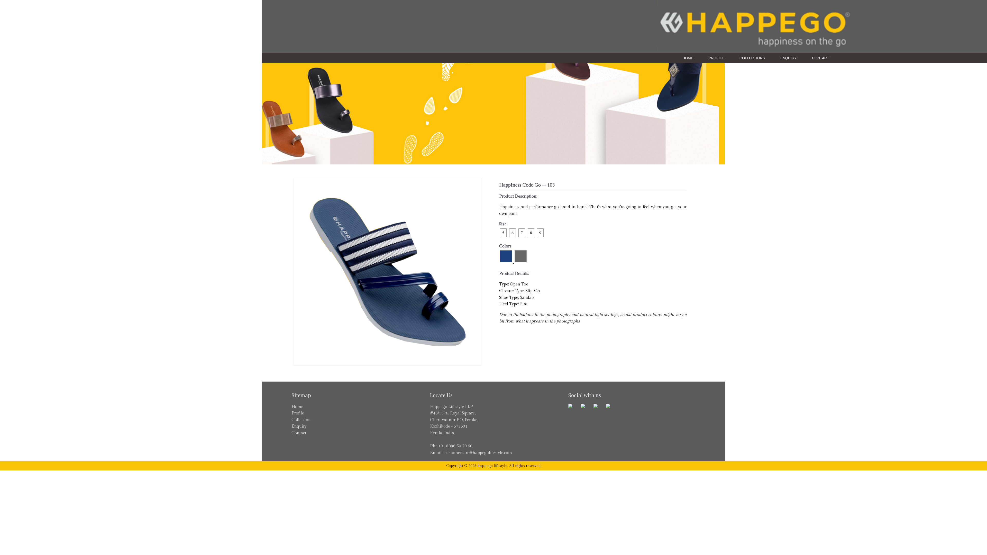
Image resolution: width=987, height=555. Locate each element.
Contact (820, 58)
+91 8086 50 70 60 (455, 446)
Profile (716, 58)
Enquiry (788, 58)
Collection (301, 420)
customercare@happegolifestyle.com (478, 452)
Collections (752, 58)
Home (687, 58)
